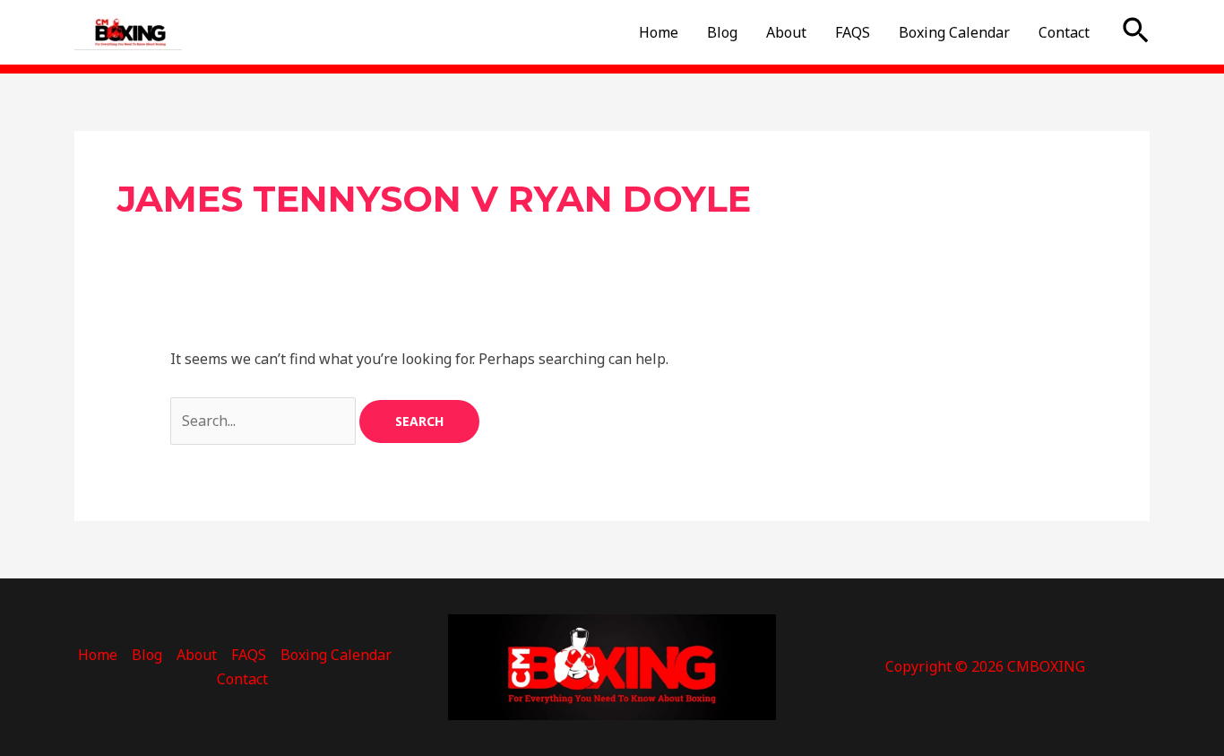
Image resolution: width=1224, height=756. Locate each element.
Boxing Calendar (954, 32)
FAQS (852, 32)
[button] (1136, 32)
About (786, 32)
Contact (1064, 32)
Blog (722, 32)
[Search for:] (264, 420)
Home (658, 32)
